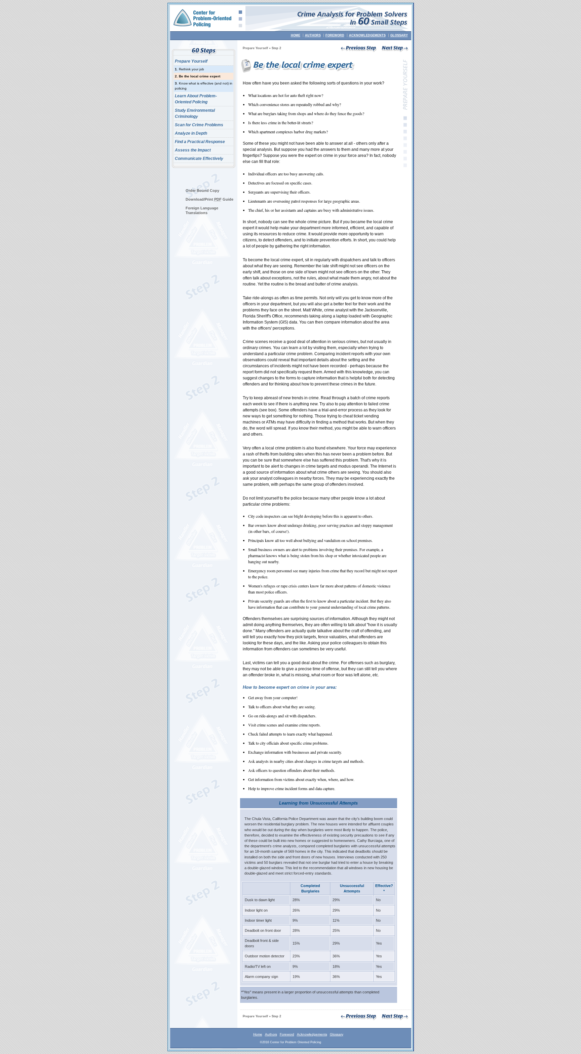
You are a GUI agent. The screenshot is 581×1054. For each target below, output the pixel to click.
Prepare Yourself (191, 61)
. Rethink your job (189, 69)
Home (295, 35)
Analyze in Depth (191, 133)
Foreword (334, 35)
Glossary (399, 35)
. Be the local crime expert (197, 76)
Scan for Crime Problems (199, 125)
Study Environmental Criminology (195, 113)
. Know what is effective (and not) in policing (203, 85)
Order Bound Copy (202, 191)
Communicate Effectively (199, 158)
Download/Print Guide (209, 199)
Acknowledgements (367, 35)
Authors (313, 35)
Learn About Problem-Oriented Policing (196, 99)
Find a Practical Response (200, 141)
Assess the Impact (193, 150)
